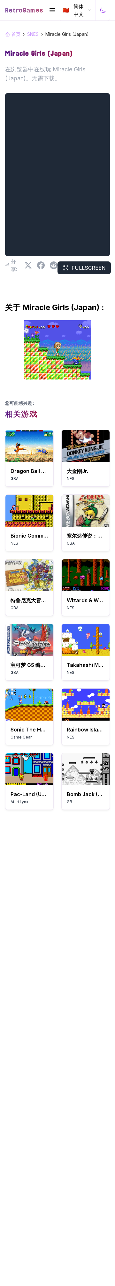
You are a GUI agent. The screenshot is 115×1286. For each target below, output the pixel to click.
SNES (33, 34)
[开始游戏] (29, 446)
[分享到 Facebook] (41, 265)
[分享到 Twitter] (28, 265)
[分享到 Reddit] (53, 265)
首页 (16, 34)
